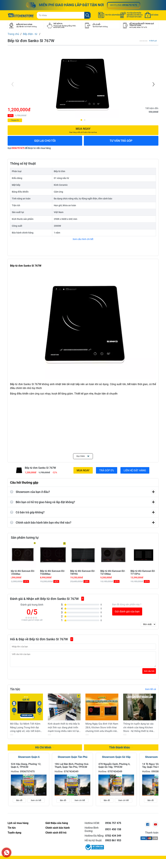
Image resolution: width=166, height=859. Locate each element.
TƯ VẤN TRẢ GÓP (121, 140)
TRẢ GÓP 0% (106, 470)
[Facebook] (148, 824)
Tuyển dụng (14, 832)
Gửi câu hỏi (149, 671)
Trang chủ (13, 34)
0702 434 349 (113, 835)
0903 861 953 (113, 840)
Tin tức (12, 827)
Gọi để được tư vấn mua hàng (29, 148)
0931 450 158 (113, 829)
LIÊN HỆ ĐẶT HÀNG (135, 470)
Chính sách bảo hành (57, 827)
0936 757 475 (113, 823)
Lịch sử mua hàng (18, 823)
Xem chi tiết (36, 800)
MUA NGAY (83, 470)
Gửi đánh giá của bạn (127, 611)
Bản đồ (19, 800)
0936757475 (129, 5)
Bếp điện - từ (30, 34)
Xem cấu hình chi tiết (83, 239)
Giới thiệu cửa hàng (56, 823)
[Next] (153, 84)
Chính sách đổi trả (55, 832)
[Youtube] (155, 824)
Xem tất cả (150, 689)
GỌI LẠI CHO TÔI (45, 140)
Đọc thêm (81, 456)
